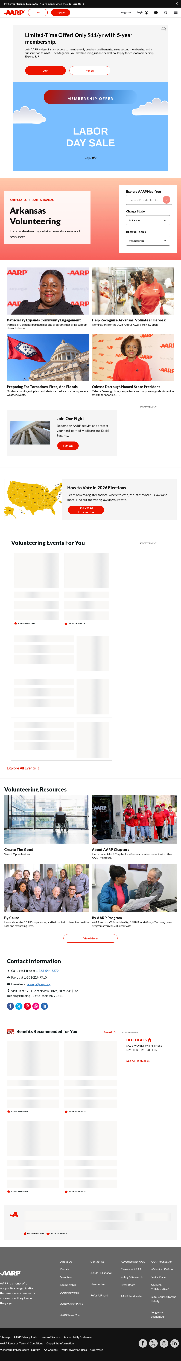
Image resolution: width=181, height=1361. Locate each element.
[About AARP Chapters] (134, 819)
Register (126, 12)
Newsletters (98, 1284)
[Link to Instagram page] (164, 1343)
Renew (90, 70)
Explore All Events (21, 768)
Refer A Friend (99, 1295)
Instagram (35, 1006)
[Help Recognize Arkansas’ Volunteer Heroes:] (133, 291)
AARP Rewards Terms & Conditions (21, 1343)
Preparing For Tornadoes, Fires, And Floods (42, 387)
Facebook (10, 1006)
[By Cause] (46, 888)
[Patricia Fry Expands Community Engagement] (48, 291)
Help (156, 12)
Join (45, 70)
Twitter (18, 1006)
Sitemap (5, 1337)
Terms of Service (50, 1337)
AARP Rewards (69, 1292)
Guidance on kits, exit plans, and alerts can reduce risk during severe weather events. (47, 392)
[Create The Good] (46, 819)
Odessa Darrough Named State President (126, 387)
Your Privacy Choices (74, 1349)
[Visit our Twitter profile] (153, 1343)
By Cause (11, 918)
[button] (165, 12)
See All (108, 1032)
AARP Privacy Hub (25, 1337)
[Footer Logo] (19, 1273)
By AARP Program (107, 918)
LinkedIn (44, 1006)
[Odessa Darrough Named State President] (133, 357)
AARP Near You (70, 1315)
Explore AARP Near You (143, 191)
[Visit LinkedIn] (174, 1343)
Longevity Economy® (158, 1314)
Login (140, 12)
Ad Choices (51, 1349)
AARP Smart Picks (71, 1303)
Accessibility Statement (78, 1337)
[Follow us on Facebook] (143, 1343)
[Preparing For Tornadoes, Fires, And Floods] (48, 357)
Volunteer (66, 1277)
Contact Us (97, 1261)
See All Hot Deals (137, 1060)
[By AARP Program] (134, 888)
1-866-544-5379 (47, 971)
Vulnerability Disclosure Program (20, 1349)
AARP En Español (101, 1272)
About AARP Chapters (110, 849)
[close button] (164, 29)
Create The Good (18, 849)
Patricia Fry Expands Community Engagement (44, 320)
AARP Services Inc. (132, 1296)
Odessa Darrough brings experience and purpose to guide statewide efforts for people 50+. (133, 392)
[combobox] (149, 200)
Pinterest (27, 1006)
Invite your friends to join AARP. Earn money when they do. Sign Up (42, 3)
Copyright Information (60, 1343)
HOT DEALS (136, 1040)
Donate (64, 1269)
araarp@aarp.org (39, 984)
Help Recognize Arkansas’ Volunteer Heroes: (129, 320)
